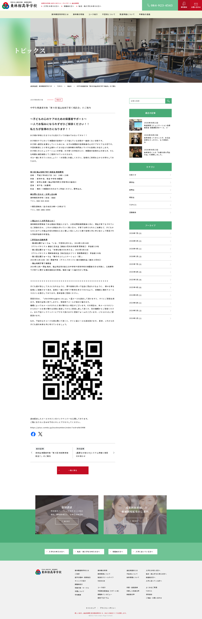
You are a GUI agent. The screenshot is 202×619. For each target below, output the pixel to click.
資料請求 (149, 594)
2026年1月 (133, 256)
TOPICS (59, 86)
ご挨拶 (77, 574)
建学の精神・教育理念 (83, 577)
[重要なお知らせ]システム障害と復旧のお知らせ (92, 454)
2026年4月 (133, 248)
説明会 (131, 190)
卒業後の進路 (144, 14)
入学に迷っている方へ (144, 551)
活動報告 (132, 212)
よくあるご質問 (151, 587)
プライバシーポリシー (108, 608)
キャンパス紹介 (80, 581)
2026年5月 (133, 241)
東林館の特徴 (78, 14)
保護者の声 (130, 594)
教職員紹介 (79, 584)
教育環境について (104, 574)
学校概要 (78, 595)
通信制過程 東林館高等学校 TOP (41, 86)
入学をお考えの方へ (51, 6)
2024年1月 (133, 318)
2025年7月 (133, 264)
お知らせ (132, 175)
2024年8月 (133, 295)
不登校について (108, 14)
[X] (40, 435)
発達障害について (127, 14)
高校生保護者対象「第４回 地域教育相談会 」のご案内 (52, 454)
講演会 (131, 182)
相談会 (69, 86)
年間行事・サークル (82, 588)
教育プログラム (103, 598)
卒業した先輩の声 (133, 591)
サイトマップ (91, 608)
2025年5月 (133, 279)
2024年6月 (133, 303)
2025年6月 (133, 272)
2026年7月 (133, 233)
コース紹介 (93, 14)
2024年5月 (133, 310)
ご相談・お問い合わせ (154, 598)
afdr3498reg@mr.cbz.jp (55, 298)
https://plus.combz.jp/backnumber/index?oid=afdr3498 (57, 427)
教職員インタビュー (105, 594)
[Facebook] (33, 435)
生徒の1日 (101, 581)
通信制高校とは (132, 570)
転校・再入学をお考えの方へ (90, 6)
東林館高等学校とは (60, 14)
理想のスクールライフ (106, 577)
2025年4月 (133, 287)
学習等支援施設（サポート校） (109, 591)
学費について (79, 591)
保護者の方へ (69, 6)
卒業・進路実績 (132, 587)
